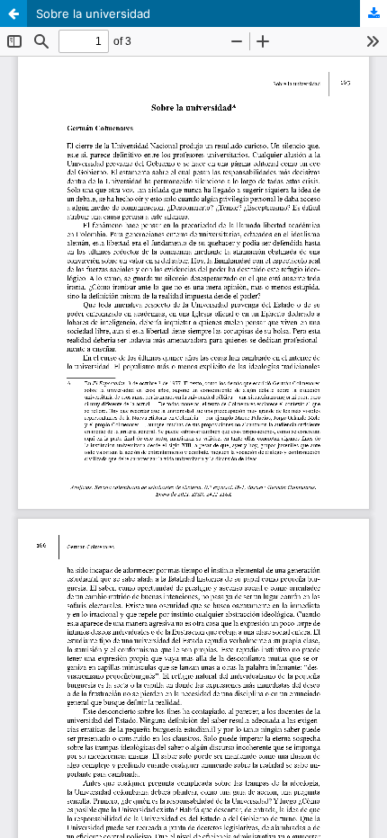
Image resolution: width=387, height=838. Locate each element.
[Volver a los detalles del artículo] (13, 13)
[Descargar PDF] (373, 13)
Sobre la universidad (93, 13)
